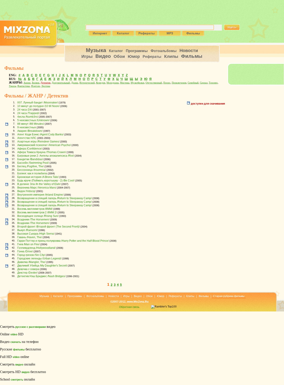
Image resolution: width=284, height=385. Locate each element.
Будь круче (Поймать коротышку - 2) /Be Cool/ (45, 180)
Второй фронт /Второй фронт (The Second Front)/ (48, 226)
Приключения (179, 83)
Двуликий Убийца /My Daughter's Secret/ (42, 265)
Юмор (134, 56)
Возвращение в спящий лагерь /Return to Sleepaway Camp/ (54, 198)
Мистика (124, 83)
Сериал (203, 83)
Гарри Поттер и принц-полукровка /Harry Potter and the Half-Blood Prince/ (63, 240)
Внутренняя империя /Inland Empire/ (40, 194)
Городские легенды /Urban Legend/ (39, 258)
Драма (74, 83)
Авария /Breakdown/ (29, 130)
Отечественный (154, 83)
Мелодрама (112, 83)
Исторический (87, 83)
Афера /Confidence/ (29, 148)
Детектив (45, 83)
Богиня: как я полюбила (32, 173)
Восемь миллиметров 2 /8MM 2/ (37, 212)
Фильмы (191, 56)
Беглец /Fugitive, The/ (30, 166)
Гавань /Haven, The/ (29, 237)
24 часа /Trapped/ (28, 113)
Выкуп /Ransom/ (27, 230)
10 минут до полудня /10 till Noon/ (38, 106)
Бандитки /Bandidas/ (30, 159)
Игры (87, 56)
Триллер (213, 83)
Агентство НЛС (26, 138)
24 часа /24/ (24, 109)
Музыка (96, 50)
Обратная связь (129, 307)
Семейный (193, 83)
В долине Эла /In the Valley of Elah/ (39, 184)
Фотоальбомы (164, 51)
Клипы (171, 56)
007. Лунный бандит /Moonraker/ (37, 102)
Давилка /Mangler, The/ (31, 262)
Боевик (35, 83)
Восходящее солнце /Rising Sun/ (37, 216)
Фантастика (23, 86)
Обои (119, 56)
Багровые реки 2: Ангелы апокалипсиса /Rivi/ (45, 155)
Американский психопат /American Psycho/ (44, 145)
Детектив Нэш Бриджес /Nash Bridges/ (41, 276)
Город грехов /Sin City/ (31, 255)
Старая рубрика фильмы (229, 296)
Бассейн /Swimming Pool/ (33, 162)
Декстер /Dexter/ (27, 272)
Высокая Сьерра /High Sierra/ (35, 233)
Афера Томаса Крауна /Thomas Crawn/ (41, 152)
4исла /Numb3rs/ (27, 116)
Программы (137, 51)
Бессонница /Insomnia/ (31, 169)
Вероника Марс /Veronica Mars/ (36, 187)
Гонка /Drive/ (25, 251)
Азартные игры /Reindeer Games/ (38, 141)
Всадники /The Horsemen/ (33, 219)
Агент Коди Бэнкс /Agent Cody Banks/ (40, 134)
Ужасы (12, 86)
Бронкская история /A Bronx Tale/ (38, 177)
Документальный (61, 83)
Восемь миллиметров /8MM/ (34, 208)
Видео (103, 56)
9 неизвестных (26, 127)
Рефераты (152, 56)
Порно (166, 83)
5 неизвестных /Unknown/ (33, 120)
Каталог (116, 51)
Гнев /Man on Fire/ (28, 244)
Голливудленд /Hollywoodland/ (36, 247)
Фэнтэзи (35, 86)
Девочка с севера (28, 269)
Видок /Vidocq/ (26, 191)
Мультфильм (137, 83)
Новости (188, 50)
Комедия (100, 83)
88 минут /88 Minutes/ (30, 123)
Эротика (45, 86)
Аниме (27, 83)
